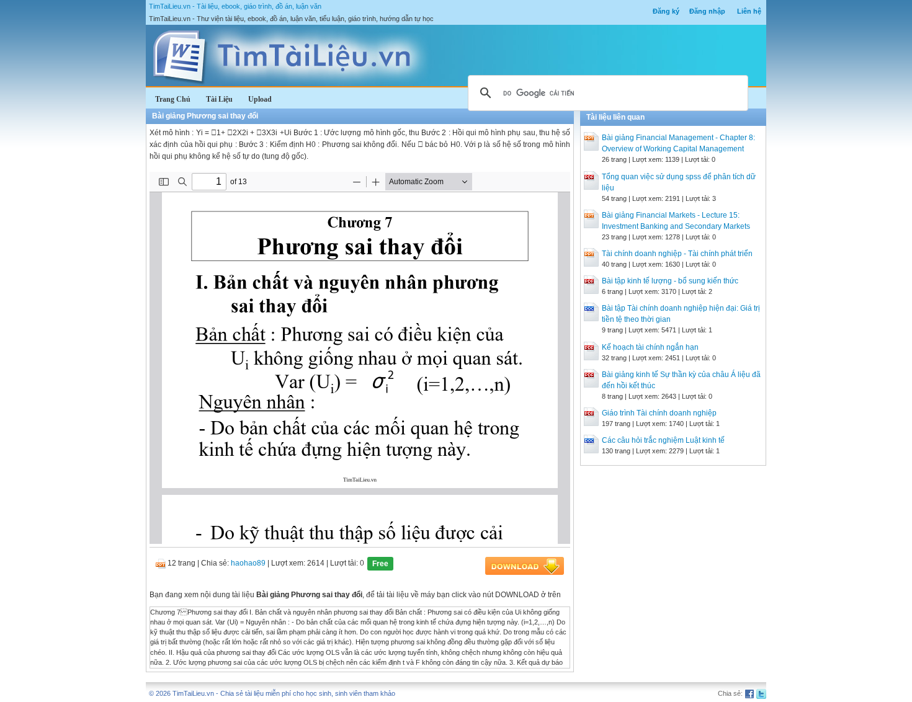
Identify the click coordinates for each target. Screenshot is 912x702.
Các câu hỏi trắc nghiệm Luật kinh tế (663, 440)
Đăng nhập (707, 11)
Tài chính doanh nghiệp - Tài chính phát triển (677, 253)
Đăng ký (666, 11)
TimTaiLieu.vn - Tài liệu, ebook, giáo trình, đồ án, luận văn (235, 6)
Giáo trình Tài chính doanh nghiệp (659, 413)
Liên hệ (749, 11)
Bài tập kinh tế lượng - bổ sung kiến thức (670, 281)
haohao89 (248, 563)
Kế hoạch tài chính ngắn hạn (650, 347)
